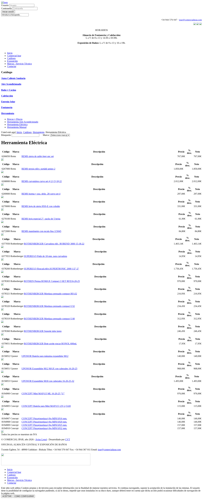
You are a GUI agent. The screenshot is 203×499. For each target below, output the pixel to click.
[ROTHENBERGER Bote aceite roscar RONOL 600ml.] (2, 334)
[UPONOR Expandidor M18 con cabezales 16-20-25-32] (2, 372)
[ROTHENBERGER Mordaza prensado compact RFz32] (2, 284)
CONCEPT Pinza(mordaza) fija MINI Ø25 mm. (44, 425)
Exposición (12, 61)
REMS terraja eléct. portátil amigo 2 (38, 169)
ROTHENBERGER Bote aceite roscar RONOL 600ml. (50, 343)
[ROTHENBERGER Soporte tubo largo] (2, 322)
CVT (67, 439)
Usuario (5, 5)
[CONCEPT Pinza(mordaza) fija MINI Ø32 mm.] (2, 431)
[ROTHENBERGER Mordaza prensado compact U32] (2, 297)
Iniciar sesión (8, 12)
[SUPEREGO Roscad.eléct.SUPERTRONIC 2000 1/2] (2, 259)
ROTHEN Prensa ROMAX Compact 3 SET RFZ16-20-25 (52, 281)
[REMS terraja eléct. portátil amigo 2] (2, 159)
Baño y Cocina (8, 90)
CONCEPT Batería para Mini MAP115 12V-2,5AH (46, 406)
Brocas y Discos (14, 119)
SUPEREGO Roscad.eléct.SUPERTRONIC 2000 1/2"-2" (51, 268)
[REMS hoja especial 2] (2, 209)
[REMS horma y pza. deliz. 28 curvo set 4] (2, 184)
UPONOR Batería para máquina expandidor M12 (45, 356)
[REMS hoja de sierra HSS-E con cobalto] (2, 197)
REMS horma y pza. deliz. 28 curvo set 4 (41, 193)
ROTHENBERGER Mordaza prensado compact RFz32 (50, 293)
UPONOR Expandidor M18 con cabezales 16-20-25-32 (48, 381)
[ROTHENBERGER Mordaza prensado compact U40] (2, 309)
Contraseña (6, 8)
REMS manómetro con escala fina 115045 (41, 231)
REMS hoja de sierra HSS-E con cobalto (41, 206)
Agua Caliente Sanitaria (13, 78)
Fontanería (6, 107)
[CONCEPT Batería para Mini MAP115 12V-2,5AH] (2, 397)
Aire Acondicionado (11, 84)
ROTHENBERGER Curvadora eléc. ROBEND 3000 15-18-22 (54, 243)
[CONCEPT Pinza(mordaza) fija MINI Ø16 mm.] (2, 409)
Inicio (9, 53)
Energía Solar (8, 101)
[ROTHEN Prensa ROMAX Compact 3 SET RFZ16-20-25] (2, 272)
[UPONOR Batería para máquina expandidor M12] (2, 347)
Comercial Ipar (14, 55)
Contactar (11, 66)
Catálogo (11, 58)
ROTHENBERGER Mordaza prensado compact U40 (49, 318)
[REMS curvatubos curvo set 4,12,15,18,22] (2, 172)
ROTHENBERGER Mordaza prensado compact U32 (49, 306)
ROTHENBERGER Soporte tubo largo (43, 331)
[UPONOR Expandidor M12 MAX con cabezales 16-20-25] (2, 359)
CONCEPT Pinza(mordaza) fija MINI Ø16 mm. (44, 418)
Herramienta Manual (16, 127)
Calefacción (7, 96)
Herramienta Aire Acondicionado (22, 122)
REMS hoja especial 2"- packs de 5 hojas (41, 218)
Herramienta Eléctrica (17, 124)
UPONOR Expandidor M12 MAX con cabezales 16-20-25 (49, 368)
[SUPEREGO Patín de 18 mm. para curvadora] (2, 247)
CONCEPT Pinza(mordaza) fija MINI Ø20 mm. (44, 422)
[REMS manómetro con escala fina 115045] (2, 222)
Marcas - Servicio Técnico (19, 63)
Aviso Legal (41, 439)
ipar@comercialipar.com (190, 20)
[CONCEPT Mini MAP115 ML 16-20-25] (2, 384)
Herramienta (7, 113)
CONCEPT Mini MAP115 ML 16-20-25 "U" (43, 393)
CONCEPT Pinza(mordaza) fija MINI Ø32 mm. (44, 428)
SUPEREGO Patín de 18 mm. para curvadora (45, 256)
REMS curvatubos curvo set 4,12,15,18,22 (42, 181)
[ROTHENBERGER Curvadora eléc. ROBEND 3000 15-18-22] (2, 234)
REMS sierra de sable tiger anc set (38, 156)
